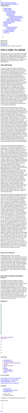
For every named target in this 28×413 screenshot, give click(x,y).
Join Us (5, 372)
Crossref (6, 364)
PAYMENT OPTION (9, 31)
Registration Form (8, 391)
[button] (3, 44)
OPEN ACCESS (11, 13)
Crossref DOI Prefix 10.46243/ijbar (12, 362)
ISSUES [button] (6, 26)
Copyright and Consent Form (10, 390)
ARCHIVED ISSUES (12, 27)
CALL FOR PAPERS (9, 30)
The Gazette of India (8, 361)
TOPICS (6, 24)
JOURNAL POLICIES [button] (9, 11)
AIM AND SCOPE (11, 12)
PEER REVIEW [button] (11, 15)
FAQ (5, 366)
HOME (7, 8)
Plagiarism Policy (8, 369)
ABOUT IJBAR (7, 9)
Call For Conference (8, 371)
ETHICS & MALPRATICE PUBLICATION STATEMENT (14, 19)
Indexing (6, 368)
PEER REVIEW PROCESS (16, 17)
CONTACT (6, 32)
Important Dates (7, 360)
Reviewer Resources (8, 365)
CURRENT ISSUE (11, 28)
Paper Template (7, 388)
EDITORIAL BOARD (9, 21)
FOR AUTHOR (7, 23)
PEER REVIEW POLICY (16, 16)
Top (1, 411)
